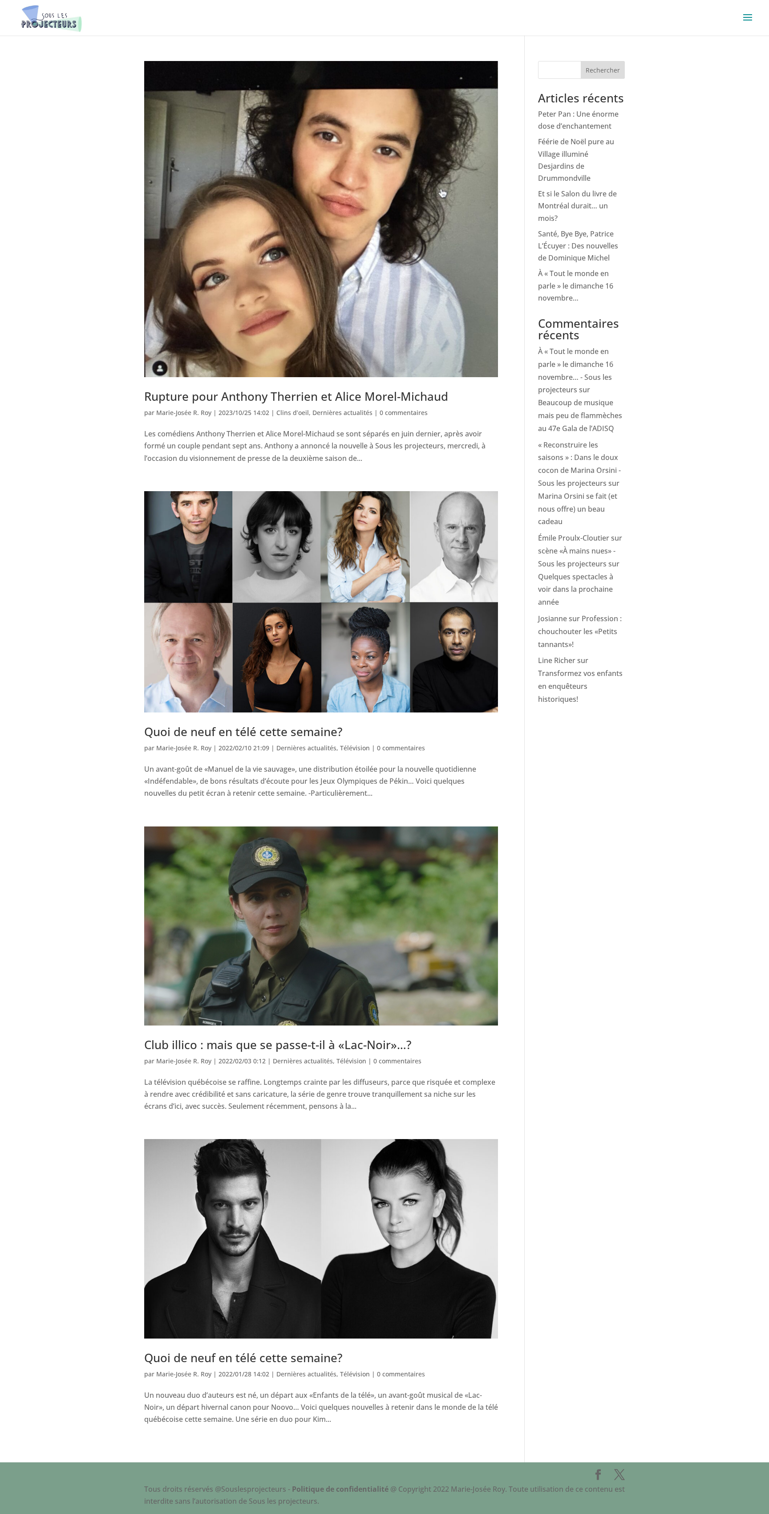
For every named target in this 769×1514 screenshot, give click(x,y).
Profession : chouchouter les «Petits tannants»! (580, 631)
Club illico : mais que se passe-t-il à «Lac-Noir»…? (278, 1045)
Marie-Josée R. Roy (183, 412)
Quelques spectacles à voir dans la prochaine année (575, 589)
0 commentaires (404, 412)
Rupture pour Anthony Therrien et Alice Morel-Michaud (296, 396)
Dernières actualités (342, 412)
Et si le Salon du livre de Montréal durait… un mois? (577, 206)
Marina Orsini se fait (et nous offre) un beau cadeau (577, 509)
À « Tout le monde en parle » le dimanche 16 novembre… (575, 285)
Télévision (355, 748)
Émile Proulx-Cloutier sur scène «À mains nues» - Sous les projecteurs (580, 551)
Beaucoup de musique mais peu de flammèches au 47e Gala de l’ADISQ (580, 415)
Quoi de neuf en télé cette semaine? (243, 732)
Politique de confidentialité (340, 1489)
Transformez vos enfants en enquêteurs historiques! (580, 686)
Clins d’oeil (292, 412)
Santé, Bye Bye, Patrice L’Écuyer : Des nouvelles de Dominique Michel (578, 246)
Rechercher (603, 70)
